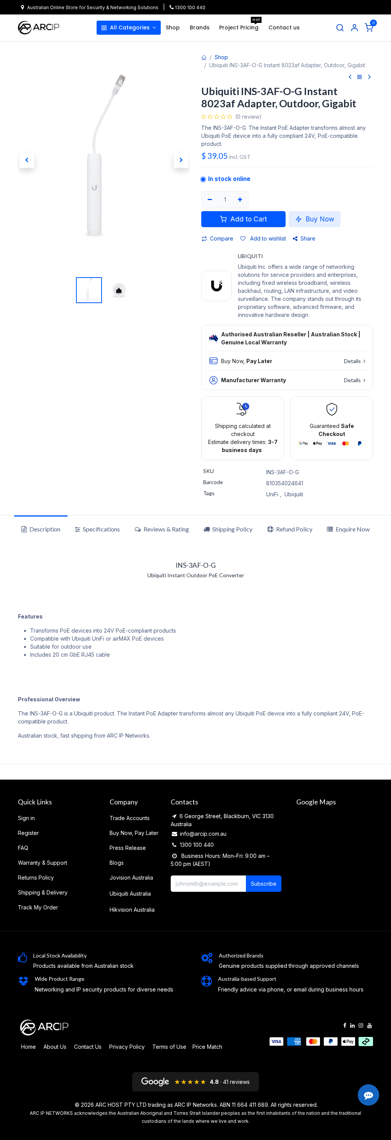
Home (28, 1046)
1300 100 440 (189, 7)
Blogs (117, 862)
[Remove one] (210, 200)
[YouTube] (369, 1025)
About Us (55, 1046)
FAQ (23, 848)
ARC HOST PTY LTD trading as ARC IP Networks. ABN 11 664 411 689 (181, 1104)
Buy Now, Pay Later (134, 833)
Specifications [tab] (101, 529)
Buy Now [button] (319, 219)
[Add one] (240, 200)
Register (28, 833)
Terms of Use (169, 1046)
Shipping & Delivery (43, 892)
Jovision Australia (131, 877)
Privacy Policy (127, 1046)
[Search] (340, 27)
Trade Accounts (130, 818)
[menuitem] (129, 28)
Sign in (26, 818)
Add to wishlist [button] (267, 238)
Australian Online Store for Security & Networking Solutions (92, 7)
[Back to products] (359, 77)
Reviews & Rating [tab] (165, 529)
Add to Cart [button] (247, 219)
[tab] (228, 529)
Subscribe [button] (263, 883)
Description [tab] (44, 529)
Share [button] (308, 238)
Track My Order (38, 907)
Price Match (207, 1046)
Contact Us (88, 1046)
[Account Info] (354, 27)
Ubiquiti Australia (130, 893)
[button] (26, 160)
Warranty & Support (42, 862)
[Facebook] (344, 1025)
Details (353, 361)
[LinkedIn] (352, 1025)
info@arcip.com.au (203, 833)
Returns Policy (36, 877)
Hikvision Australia (132, 909)
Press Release (128, 848)
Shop (221, 57)
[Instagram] (361, 1025)
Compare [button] (221, 238)
